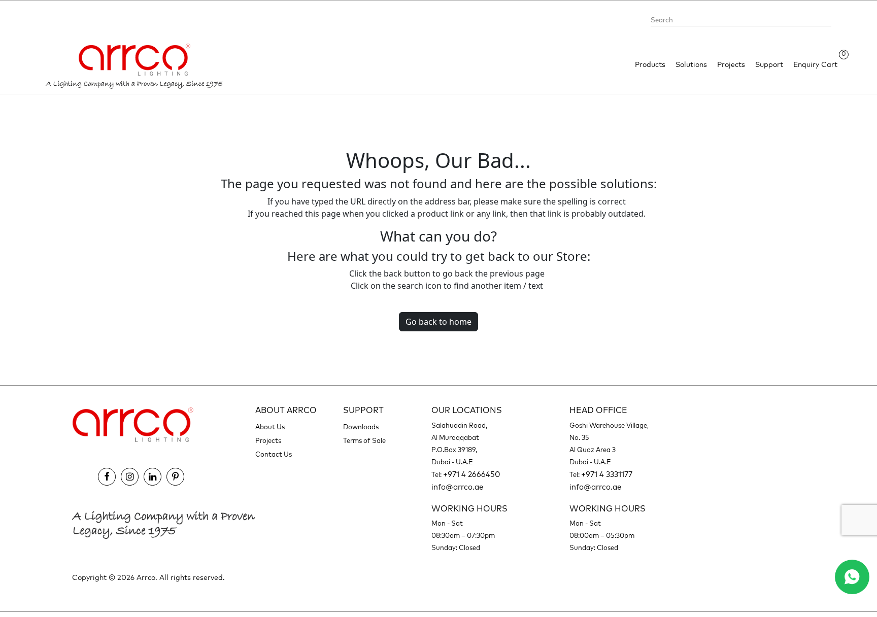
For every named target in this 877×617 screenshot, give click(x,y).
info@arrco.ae (457, 487)
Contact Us (273, 455)
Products (650, 64)
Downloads (361, 427)
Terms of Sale (364, 441)
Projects (731, 64)
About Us (270, 427)
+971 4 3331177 (606, 474)
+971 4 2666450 (471, 474)
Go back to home (438, 321)
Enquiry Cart (815, 64)
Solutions (691, 64)
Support (769, 64)
